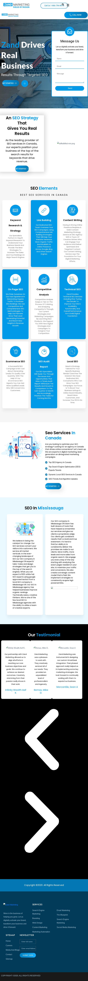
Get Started (8, 83)
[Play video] (24, 83)
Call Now (76, 15)
